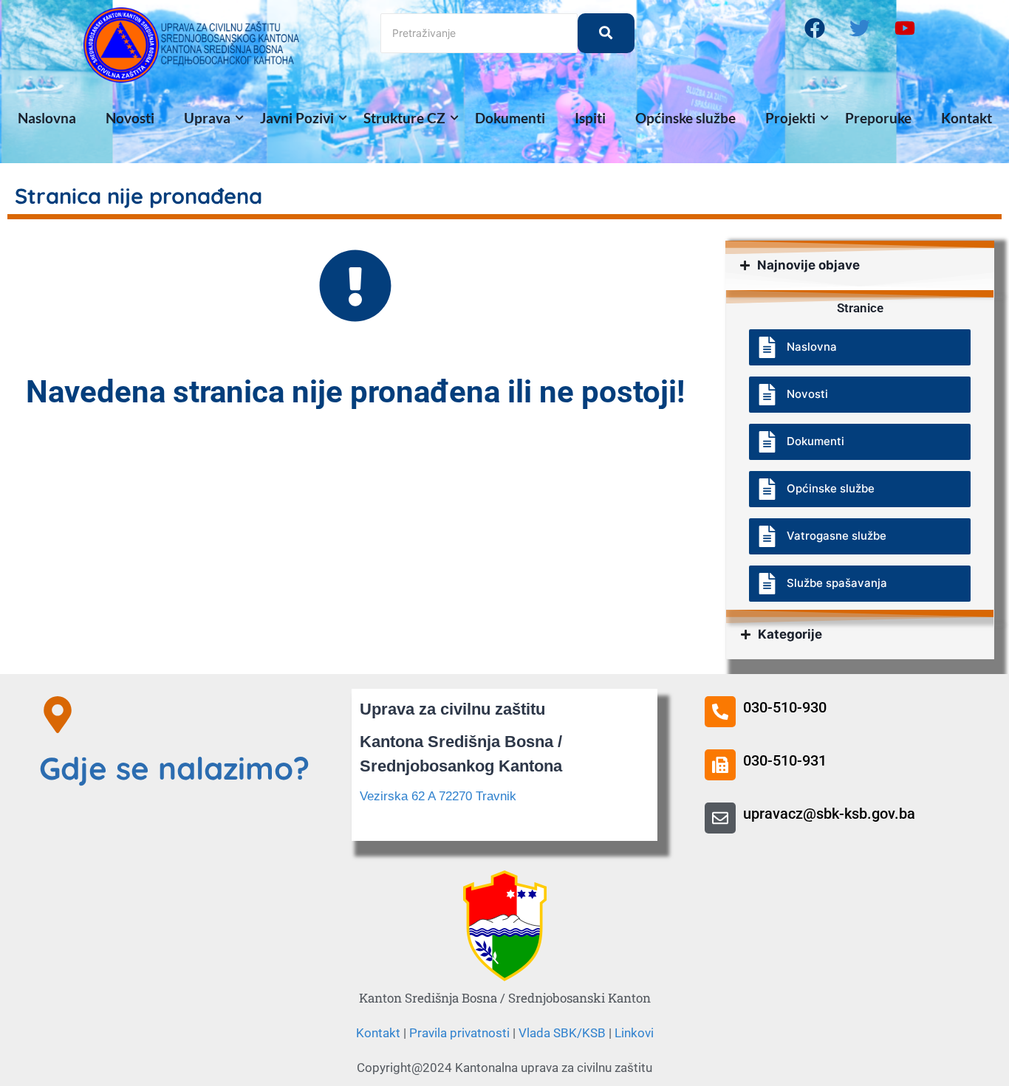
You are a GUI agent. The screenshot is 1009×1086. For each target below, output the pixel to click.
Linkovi (634, 1032)
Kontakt (966, 117)
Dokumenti (510, 117)
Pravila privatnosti (459, 1032)
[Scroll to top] (942, 872)
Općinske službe (685, 117)
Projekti (790, 117)
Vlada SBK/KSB (562, 1032)
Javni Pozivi (297, 117)
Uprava (207, 117)
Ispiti (590, 117)
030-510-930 (785, 707)
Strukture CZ (404, 117)
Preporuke (878, 117)
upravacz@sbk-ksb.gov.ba (829, 813)
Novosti (130, 117)
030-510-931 (785, 760)
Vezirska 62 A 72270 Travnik (438, 796)
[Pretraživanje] (606, 33)
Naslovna (47, 117)
